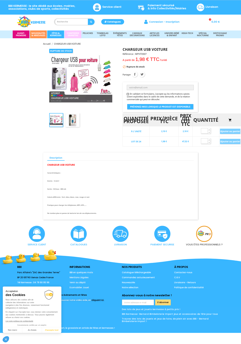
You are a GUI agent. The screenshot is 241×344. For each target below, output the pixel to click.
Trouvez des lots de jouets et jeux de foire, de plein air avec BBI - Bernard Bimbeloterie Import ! (165, 320)
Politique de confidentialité (189, 287)
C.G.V (177, 277)
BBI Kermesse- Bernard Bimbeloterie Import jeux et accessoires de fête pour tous (170, 314)
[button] (112, 21)
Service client (111, 7)
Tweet (142, 74)
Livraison (212, 7)
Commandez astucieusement (138, 277)
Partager (135, 74)
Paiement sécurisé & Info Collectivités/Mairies (167, 6)
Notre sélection (130, 287)
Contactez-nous (183, 272)
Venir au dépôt (78, 282)
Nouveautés (128, 282)
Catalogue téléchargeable (136, 272)
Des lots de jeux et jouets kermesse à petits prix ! (151, 309)
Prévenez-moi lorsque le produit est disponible (160, 106)
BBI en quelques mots (81, 272)
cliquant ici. (97, 300)
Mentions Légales (79, 277)
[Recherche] (91, 22)
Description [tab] (56, 157)
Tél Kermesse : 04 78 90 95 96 (33, 282)
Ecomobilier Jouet (79, 287)
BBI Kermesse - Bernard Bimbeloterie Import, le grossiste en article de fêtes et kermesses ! (66, 327)
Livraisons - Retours (185, 282)
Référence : (129, 54)
